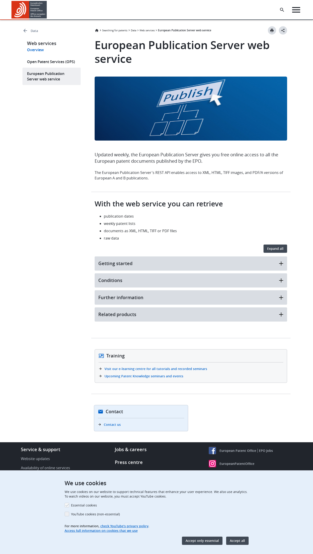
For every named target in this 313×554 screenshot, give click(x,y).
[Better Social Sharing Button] (283, 30)
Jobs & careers (131, 449)
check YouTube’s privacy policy (124, 526)
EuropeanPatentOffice (237, 463)
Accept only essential (202, 540)
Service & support (40, 449)
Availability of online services (45, 467)
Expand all (275, 248)
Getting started (115, 263)
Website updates (35, 458)
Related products (117, 314)
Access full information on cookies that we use (101, 530)
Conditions (110, 280)
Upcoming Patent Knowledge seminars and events (143, 376)
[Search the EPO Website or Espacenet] (282, 10)
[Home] (29, 10)
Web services (147, 30)
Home (97, 30)
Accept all (237, 540)
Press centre (129, 462)
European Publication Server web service (45, 76)
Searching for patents (114, 30)
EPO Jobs (266, 450)
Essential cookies (84, 505)
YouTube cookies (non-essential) (95, 514)
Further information (120, 297)
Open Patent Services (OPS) (51, 61)
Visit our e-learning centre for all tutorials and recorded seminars (155, 369)
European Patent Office (238, 450)
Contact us (112, 424)
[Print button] (272, 30)
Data (34, 31)
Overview (35, 49)
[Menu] (296, 9)
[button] (47, 9)
